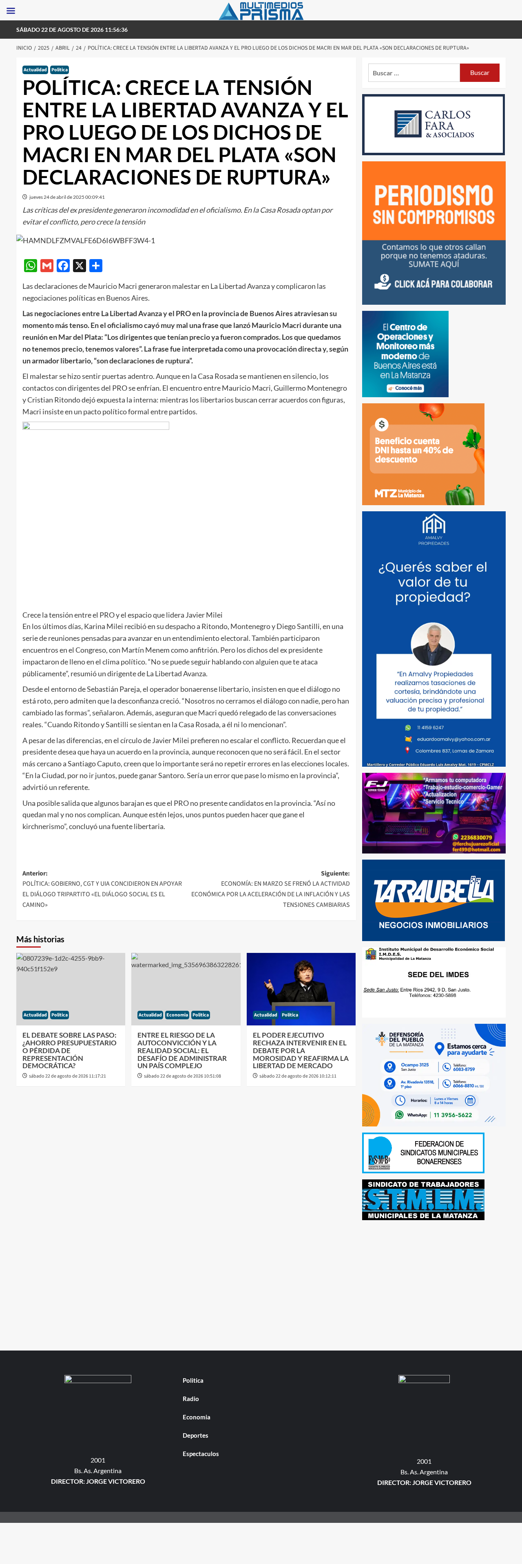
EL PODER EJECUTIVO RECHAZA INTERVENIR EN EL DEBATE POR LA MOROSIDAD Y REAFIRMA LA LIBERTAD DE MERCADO (301, 1050)
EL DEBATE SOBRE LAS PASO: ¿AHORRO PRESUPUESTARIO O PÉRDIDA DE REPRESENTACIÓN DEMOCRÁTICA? (69, 1050)
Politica (59, 69)
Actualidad (35, 69)
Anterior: (102, 889)
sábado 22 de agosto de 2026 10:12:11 (297, 1076)
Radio (191, 1398)
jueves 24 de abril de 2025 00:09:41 (67, 197)
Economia (177, 1015)
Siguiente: (270, 889)
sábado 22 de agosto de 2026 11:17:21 (67, 1076)
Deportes (195, 1435)
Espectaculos (201, 1453)
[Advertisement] (434, 1283)
